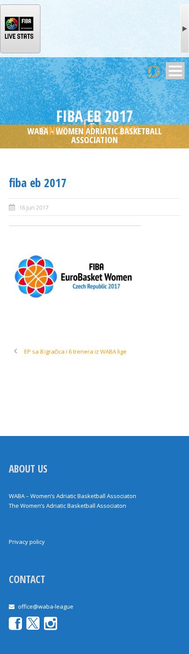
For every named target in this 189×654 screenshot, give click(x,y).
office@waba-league (45, 606)
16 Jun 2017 (33, 207)
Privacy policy (27, 542)
